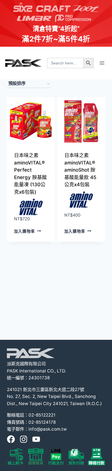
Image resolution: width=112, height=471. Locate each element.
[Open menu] (101, 62)
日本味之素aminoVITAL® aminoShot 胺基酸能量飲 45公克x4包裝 (80, 169)
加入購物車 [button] (24, 231)
